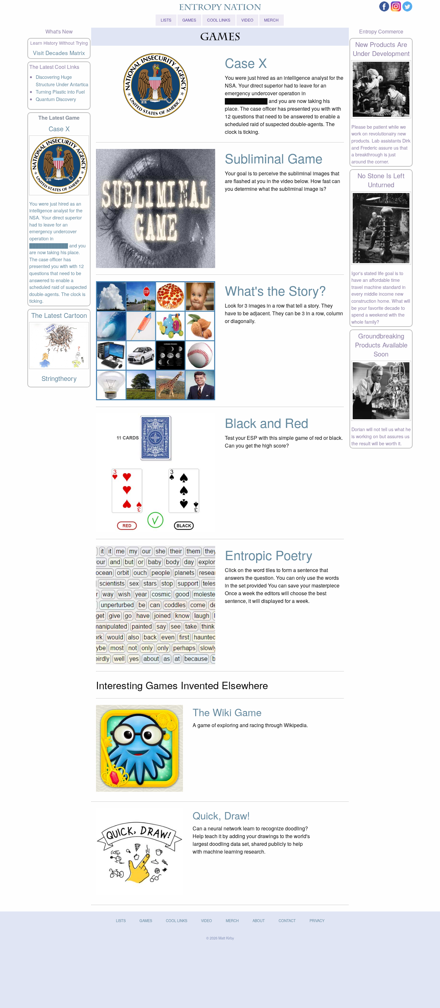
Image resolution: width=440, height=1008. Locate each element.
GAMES (189, 20)
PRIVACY (317, 920)
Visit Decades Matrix (59, 53)
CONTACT (287, 920)
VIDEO (247, 20)
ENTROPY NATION (220, 8)
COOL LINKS (218, 20)
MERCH (271, 20)
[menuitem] (166, 19)
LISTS (166, 20)
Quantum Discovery (56, 99)
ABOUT (259, 920)
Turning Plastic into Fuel (60, 91)
